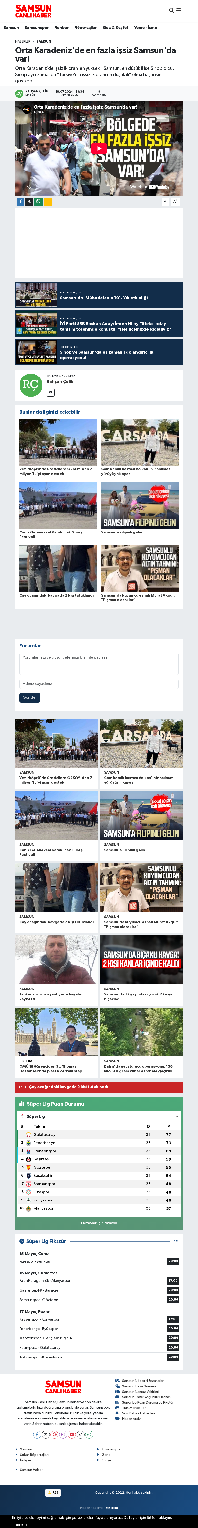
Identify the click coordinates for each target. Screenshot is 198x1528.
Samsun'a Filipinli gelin (121, 532)
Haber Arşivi (131, 1419)
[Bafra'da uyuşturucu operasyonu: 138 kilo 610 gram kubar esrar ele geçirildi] (141, 1032)
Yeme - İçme (145, 28)
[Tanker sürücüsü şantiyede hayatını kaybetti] (56, 959)
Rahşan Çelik (60, 381)
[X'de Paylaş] (29, 202)
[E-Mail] (51, 393)
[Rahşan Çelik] (30, 385)
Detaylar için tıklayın (99, 1223)
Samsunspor (37, 28)
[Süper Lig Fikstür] (176, 1241)
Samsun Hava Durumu (139, 1386)
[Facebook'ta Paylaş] (20, 202)
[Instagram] (63, 1435)
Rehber (61, 28)
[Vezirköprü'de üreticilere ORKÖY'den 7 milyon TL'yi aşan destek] (58, 443)
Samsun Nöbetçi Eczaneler (143, 1381)
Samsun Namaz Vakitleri (140, 1391)
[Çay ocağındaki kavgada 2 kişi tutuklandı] (58, 569)
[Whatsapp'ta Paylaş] (38, 202)
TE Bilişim (111, 1508)
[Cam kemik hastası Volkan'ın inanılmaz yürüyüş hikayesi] (140, 443)
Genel (106, 1455)
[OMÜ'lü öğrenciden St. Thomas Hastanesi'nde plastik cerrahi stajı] (56, 1032)
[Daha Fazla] (48, 202)
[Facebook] (37, 1435)
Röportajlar (85, 28)
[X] (46, 1435)
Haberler (22, 41)
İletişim (25, 1460)
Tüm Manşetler (134, 1408)
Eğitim (25, 1061)
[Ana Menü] (178, 11)
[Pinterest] (54, 1435)
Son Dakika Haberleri (138, 1413)
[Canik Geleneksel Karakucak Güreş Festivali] (58, 506)
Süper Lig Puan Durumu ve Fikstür (148, 1402)
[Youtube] (72, 1435)
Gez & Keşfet (115, 28)
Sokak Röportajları (34, 1455)
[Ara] (171, 11)
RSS (55, 1492)
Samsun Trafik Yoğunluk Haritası (146, 1397)
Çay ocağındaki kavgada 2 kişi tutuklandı (56, 595)
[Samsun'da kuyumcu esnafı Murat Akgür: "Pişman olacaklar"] (140, 569)
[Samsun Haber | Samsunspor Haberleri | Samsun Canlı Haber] (33, 11)
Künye (106, 1460)
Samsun (11, 28)
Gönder (30, 698)
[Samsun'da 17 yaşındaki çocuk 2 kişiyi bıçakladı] (141, 959)
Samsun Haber (31, 1469)
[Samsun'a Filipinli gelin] (140, 506)
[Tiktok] (81, 1435)
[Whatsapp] (89, 1435)
